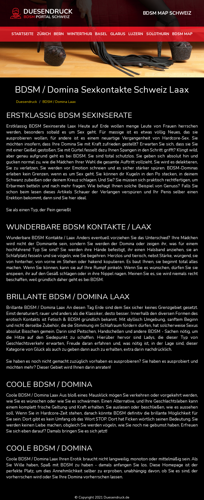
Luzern (135, 33)
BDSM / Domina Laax (59, 101)
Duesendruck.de (116, 497)
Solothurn (157, 33)
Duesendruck (26, 101)
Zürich (44, 33)
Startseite (22, 33)
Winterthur (79, 33)
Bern (59, 33)
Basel (101, 33)
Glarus (117, 33)
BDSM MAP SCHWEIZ (167, 13)
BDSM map (182, 33)
